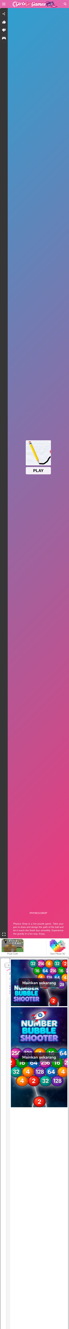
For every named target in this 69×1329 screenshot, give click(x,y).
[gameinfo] (4, 38)
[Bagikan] (4, 14)
